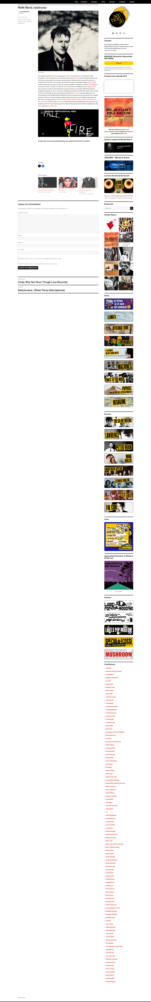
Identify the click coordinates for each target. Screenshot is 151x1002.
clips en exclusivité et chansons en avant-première (118, 198)
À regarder (122, 2)
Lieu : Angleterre (27, 21)
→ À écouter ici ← (119, 591)
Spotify (111, 131)
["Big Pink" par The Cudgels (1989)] (126, 239)
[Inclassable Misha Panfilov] (126, 254)
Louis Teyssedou (24, 11)
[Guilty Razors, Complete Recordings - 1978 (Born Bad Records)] (111, 283)
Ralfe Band (76, 78)
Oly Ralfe (53, 91)
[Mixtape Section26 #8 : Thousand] (68, 182)
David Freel (68, 76)
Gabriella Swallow (76, 99)
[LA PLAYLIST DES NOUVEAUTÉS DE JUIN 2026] (111, 239)
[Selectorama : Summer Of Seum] (126, 225)
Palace (45, 101)
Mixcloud (123, 133)
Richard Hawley (87, 99)
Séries (103, 2)
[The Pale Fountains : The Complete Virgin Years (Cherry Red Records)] (126, 283)
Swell (53, 76)
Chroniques (84, 2)
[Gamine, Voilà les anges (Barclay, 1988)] (111, 254)
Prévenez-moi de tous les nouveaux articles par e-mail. (38, 264)
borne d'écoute (22, 17)
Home (76, 2)
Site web (21, 249)
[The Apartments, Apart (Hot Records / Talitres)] (47, 182)
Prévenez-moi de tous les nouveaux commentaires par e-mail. (40, 258)
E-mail (21, 242)
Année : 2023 (22, 19)
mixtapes (130, 131)
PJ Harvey (60, 101)
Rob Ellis (54, 101)
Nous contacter (125, 69)
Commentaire (23, 213)
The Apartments (90, 86)
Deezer (106, 131)
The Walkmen (94, 84)
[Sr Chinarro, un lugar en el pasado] (126, 268)
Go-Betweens (52, 106)
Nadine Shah (66, 99)
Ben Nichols (57, 99)
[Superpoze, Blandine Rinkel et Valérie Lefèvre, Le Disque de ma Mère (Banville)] (111, 268)
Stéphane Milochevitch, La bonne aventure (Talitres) (87, 190)
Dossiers (132, 2)
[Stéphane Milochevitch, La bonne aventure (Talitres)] (88, 182)
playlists (124, 129)
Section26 (22, 997)
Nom (20, 235)
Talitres (47, 78)
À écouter (112, 2)
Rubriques (94, 2)
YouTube (116, 131)
